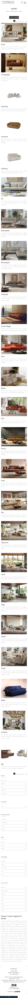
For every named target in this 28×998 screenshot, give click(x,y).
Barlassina (14, 887)
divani (14, 806)
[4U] (14, 186)
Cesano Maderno (14, 890)
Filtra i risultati (14, 17)
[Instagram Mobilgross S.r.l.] (15, 985)
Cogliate (14, 894)
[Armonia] (14, 124)
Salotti (20, 11)
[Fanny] (14, 436)
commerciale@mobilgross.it (15, 977)
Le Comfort (14, 790)
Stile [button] (2, 837)
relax (14, 874)
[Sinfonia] (14, 156)
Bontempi (14, 783)
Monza (14, 907)
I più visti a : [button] (5, 883)
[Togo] (14, 592)
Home (7, 11)
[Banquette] (14, 218)
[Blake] (14, 376)
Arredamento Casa (14, 11)
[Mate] (14, 688)
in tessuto (14, 829)
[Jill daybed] (14, 62)
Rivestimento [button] (5, 815)
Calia (14, 787)
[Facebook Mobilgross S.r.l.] (13, 985)
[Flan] (14, 344)
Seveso (14, 910)
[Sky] (14, 500)
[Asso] (14, 468)
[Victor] (14, 656)
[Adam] (14, 624)
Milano (14, 903)
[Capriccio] (14, 530)
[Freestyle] (14, 282)
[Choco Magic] (14, 314)
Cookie (6, 997)
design (14, 845)
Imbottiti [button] (4, 802)
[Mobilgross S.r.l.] (8, 2)
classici (14, 842)
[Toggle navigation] (25, 2)
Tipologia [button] (4, 857)
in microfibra (14, 822)
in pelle (14, 826)
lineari (14, 871)
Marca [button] (3, 776)
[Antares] (14, 720)
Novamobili (14, 793)
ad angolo (14, 861)
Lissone (14, 897)
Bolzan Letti (14, 780)
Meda (14, 900)
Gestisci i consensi (13, 997)
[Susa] (14, 32)
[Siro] (14, 406)
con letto (14, 864)
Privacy (2, 997)
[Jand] (14, 562)
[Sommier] (14, 94)
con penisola (14, 868)
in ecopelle (14, 819)
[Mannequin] (14, 250)
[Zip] (14, 752)
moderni (14, 848)
